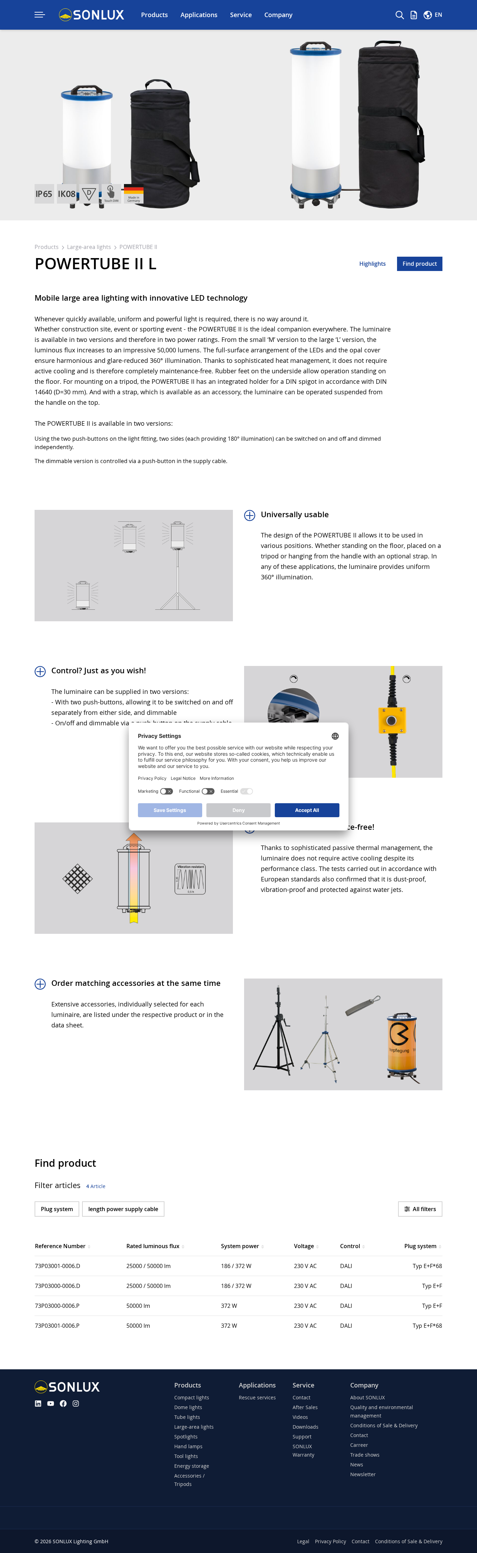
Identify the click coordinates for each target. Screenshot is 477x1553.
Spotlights (186, 1436)
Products (47, 247)
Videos (300, 1417)
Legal (303, 1541)
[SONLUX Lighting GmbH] (91, 14)
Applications (257, 1385)
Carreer (359, 1445)
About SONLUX (367, 1397)
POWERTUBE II (138, 247)
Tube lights (187, 1417)
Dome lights (188, 1407)
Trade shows (365, 1454)
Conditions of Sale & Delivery (384, 1425)
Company (364, 1385)
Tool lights (186, 1456)
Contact (301, 1397)
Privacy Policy (330, 1541)
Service (303, 1385)
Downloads (305, 1426)
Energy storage (191, 1466)
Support (302, 1436)
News (356, 1464)
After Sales (305, 1407)
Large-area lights (89, 247)
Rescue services (257, 1397)
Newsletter (363, 1474)
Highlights (372, 264)
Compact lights (191, 1397)
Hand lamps (188, 1446)
